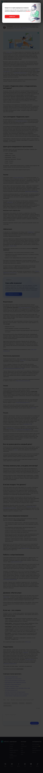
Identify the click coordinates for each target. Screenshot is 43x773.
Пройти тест (12, 16)
